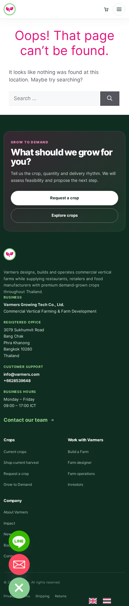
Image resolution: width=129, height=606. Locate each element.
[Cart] (106, 9)
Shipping (42, 596)
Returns (61, 596)
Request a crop (64, 197)
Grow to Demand (18, 484)
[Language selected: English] (103, 600)
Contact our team (26, 420)
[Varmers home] (10, 9)
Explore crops (65, 215)
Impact (9, 523)
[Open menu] (119, 9)
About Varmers (16, 512)
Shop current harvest (21, 462)
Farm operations (81, 473)
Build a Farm (78, 451)
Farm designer (80, 462)
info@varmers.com (22, 374)
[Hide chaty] (19, 587)
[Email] (19, 564)
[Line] (19, 541)
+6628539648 (17, 380)
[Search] (109, 98)
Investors (75, 484)
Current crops (15, 451)
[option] (108, 601)
